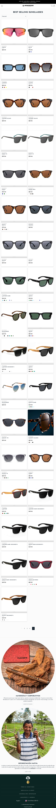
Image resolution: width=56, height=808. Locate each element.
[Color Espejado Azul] (29, 584)
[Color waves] (2, 371)
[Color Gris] (2, 87)
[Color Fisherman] (8, 620)
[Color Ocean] (9, 335)
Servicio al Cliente (27, 790)
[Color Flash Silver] (11, 300)
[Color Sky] (2, 300)
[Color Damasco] (4, 229)
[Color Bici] (6, 371)
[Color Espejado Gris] (34, 584)
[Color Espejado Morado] (36, 300)
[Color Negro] (29, 51)
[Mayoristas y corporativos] (28, 667)
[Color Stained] (34, 335)
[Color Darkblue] (2, 193)
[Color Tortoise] (6, 335)
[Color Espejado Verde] (32, 51)
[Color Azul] (31, 51)
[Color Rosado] (31, 584)
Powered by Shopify (28, 806)
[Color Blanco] (31, 87)
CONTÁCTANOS (28, 704)
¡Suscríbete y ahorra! (27, 797)
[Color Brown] (32, 87)
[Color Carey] (31, 193)
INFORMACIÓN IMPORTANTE (27, 793)
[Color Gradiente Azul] (34, 406)
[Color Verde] (4, 193)
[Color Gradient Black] (8, 335)
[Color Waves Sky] (4, 371)
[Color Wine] (31, 371)
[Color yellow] (6, 87)
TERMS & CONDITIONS (27, 787)
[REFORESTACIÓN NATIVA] (28, 734)
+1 (41, 300)
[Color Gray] (13, 335)
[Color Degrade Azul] (9, 300)
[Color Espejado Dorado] (38, 300)
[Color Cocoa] (6, 193)
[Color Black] (31, 300)
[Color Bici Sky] (8, 371)
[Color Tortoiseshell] (2, 335)
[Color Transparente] (29, 193)
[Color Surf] (9, 371)
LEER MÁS (28, 771)
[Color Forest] (11, 335)
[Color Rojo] (4, 87)
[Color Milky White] (9, 513)
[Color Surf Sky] (11, 371)
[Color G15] (6, 300)
